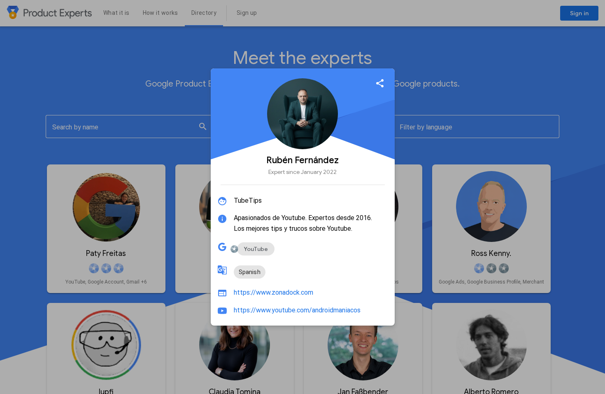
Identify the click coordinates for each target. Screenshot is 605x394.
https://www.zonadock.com (273, 292)
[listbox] (249, 272)
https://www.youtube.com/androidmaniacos (297, 310)
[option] (256, 249)
